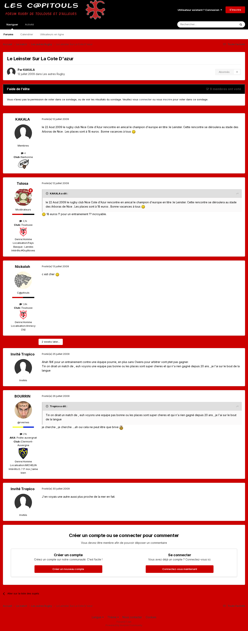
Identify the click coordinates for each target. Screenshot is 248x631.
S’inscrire (235, 9)
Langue (97, 617)
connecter (145, 99)
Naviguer (12, 24)
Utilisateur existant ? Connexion (199, 9)
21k (24, 433)
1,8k (24, 304)
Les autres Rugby (54, 74)
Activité (29, 24)
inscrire (167, 99)
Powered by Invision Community (124, 625)
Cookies (151, 617)
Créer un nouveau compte (68, 569)
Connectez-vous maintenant (179, 569)
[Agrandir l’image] (134, 131)
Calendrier (26, 34)
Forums (8, 34)
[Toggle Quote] (47, 193)
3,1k (24, 220)
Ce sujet (226, 24)
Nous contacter (132, 617)
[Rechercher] (241, 24)
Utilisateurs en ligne (52, 34)
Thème (112, 617)
